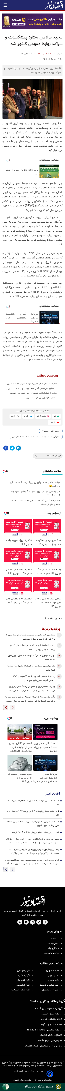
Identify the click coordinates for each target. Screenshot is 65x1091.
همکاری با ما (53, 948)
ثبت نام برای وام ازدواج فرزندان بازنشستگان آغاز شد (35, 832)
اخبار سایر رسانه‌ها (45, 53)
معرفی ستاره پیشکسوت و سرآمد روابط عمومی (36, 436)
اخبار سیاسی (23, 970)
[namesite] (54, 5)
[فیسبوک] (5, 448)
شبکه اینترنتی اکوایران (51, 1019)
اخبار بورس (53, 975)
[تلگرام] (18, 448)
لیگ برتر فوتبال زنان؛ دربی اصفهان (41, 397)
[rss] (20, 922)
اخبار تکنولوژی (23, 980)
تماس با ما (53, 943)
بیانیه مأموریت (51, 953)
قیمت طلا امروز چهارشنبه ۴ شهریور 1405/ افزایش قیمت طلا (33, 802)
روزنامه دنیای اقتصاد (52, 1013)
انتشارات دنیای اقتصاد (51, 1035)
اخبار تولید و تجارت (49, 985)
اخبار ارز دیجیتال (50, 989)
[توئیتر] (12, 448)
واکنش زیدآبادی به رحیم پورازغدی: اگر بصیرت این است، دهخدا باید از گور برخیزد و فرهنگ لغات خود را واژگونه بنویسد (33, 851)
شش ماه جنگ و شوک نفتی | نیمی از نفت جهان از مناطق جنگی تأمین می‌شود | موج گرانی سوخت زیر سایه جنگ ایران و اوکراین (32, 841)
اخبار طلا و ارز (52, 970)
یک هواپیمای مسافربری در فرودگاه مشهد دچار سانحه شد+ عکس (31, 668)
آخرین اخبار (52, 794)
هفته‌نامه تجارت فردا (51, 1024)
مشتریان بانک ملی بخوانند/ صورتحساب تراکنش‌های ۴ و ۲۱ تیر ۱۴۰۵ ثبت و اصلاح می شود (30, 637)
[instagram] (33, 922)
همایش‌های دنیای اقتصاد (49, 1040)
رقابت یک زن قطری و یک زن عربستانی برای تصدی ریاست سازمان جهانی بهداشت (32, 647)
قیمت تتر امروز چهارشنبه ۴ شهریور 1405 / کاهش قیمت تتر (33, 813)
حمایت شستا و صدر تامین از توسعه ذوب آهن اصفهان (32, 383)
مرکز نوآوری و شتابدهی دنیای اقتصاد (43, 1045)
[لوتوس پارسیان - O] (32, 1087)
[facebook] (45, 922)
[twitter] (39, 922)
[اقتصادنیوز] (32, 901)
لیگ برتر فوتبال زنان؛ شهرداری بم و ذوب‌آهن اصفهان (33, 393)
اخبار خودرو (53, 980)
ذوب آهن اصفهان (51, 431)
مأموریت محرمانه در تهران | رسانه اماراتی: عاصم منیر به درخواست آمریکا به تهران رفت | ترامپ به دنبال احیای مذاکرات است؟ (30, 699)
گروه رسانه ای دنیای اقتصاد (48, 1008)
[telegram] (26, 922)
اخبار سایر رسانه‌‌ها (21, 989)
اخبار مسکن (24, 975)
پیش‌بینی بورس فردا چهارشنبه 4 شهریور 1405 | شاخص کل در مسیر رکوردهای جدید (33, 678)
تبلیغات (55, 938)
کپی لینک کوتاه (54, 455)
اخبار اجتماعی (23, 985)
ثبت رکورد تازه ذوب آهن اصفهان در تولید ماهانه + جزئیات (30, 388)
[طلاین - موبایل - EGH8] (32, 21)
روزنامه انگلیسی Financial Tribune (44, 1029)
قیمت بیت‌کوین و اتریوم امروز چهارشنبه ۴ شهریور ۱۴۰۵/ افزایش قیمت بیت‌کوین (33, 823)
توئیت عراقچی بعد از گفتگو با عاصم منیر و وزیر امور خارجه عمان (31, 657)
